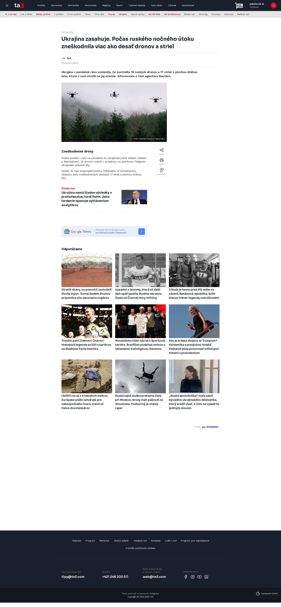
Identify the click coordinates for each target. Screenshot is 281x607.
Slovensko (56, 5)
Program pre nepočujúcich (195, 540)
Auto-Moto (156, 5)
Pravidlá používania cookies (140, 548)
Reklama (104, 540)
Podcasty (215, 14)
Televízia (76, 540)
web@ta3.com (154, 577)
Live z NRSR (26, 14)
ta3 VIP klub (154, 14)
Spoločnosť (188, 5)
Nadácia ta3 (243, 14)
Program (90, 540)
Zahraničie (73, 5)
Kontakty (156, 540)
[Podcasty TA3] (239, 5)
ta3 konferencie (172, 14)
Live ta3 (12, 14)
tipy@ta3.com (72, 577)
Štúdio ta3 (189, 14)
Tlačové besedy (136, 5)
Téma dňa (99, 14)
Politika (41, 5)
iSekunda (228, 14)
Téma (87, 14)
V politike (58, 14)
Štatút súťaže (121, 540)
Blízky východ (43, 14)
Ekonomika (91, 5)
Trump (111, 14)
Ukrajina (123, 14)
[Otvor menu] (7, 5)
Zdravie (172, 5)
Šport (119, 5)
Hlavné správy (137, 14)
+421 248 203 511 (115, 577)
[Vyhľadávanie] (274, 5)
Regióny (106, 5)
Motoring (203, 14)
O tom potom (74, 14)
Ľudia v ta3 (171, 540)
